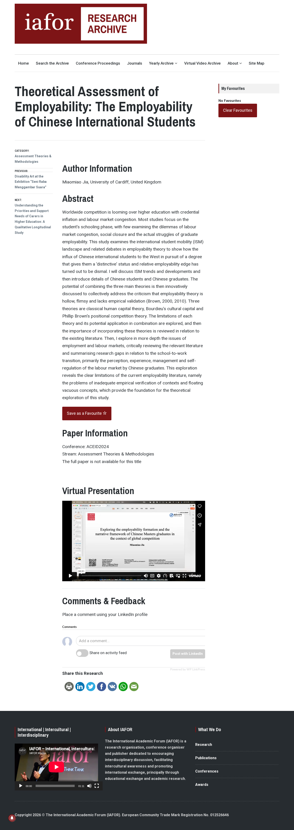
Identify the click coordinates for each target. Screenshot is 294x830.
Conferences (206, 771)
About (233, 63)
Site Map (256, 63)
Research (203, 744)
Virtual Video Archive (202, 63)
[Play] (20, 786)
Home (23, 63)
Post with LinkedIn (187, 654)
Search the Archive (52, 63)
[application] (56, 767)
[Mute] (89, 786)
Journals (134, 63)
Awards (201, 784)
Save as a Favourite (85, 413)
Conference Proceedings (98, 63)
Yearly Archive (161, 63)
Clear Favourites (237, 110)
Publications (206, 758)
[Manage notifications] (12, 818)
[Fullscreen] (96, 786)
